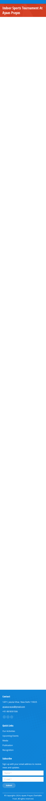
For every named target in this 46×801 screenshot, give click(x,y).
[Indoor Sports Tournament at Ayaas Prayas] (23, 50)
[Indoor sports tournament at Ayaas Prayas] (23, 143)
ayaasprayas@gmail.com (13, 706)
